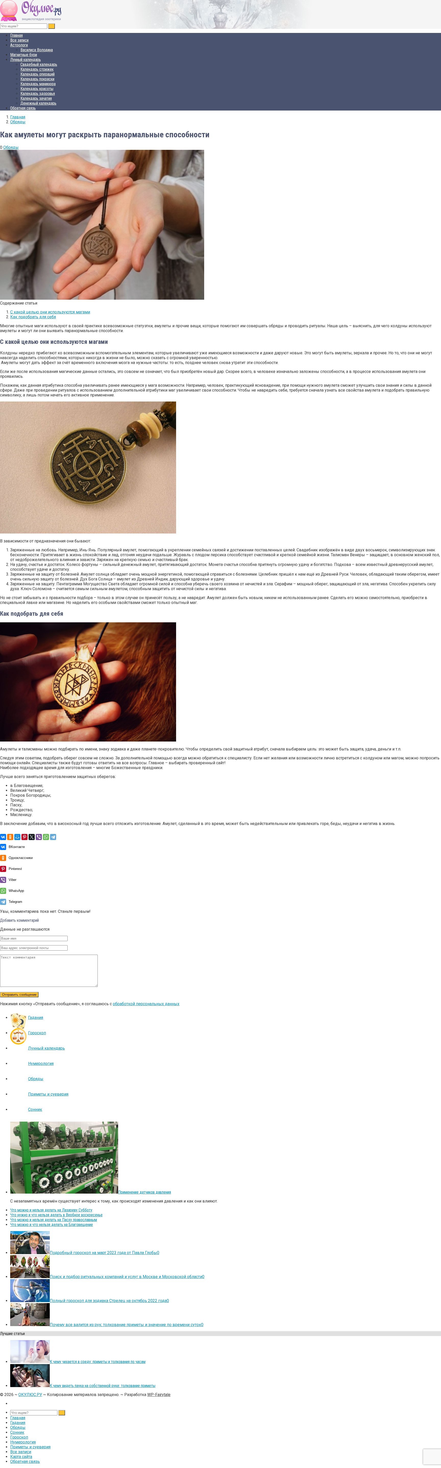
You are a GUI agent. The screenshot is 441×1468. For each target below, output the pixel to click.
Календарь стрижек (37, 69)
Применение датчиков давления (144, 1192)
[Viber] (39, 837)
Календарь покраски (37, 79)
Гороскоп (37, 1032)
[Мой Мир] (17, 837)
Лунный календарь (25, 59)
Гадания (35, 1017)
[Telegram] (53, 837)
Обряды (11, 147)
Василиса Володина (36, 49)
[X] (32, 837)
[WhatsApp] (46, 837)
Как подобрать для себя (33, 316)
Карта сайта (21, 1456)
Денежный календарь (38, 103)
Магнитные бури (23, 54)
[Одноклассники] (10, 837)
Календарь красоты (36, 88)
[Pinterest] (24, 837)
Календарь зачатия (36, 98)
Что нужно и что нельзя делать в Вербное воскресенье (56, 1214)
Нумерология (41, 1063)
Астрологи (19, 45)
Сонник (35, 1109)
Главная (16, 35)
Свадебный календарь (38, 64)
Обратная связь (23, 108)
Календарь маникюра (38, 83)
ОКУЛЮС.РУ (30, 1394)
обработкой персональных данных (146, 1003)
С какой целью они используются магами (50, 312)
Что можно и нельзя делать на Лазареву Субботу (51, 1210)
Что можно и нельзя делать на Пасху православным (53, 1219)
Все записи (19, 40)
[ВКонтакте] (3, 837)
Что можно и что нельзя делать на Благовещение (51, 1224)
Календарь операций (37, 74)
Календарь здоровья (37, 93)
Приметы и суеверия (48, 1094)
